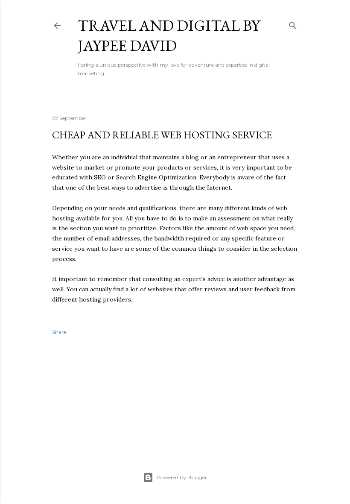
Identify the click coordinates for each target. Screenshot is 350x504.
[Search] (293, 23)
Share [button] (59, 332)
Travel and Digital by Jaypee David (169, 35)
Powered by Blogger (182, 477)
